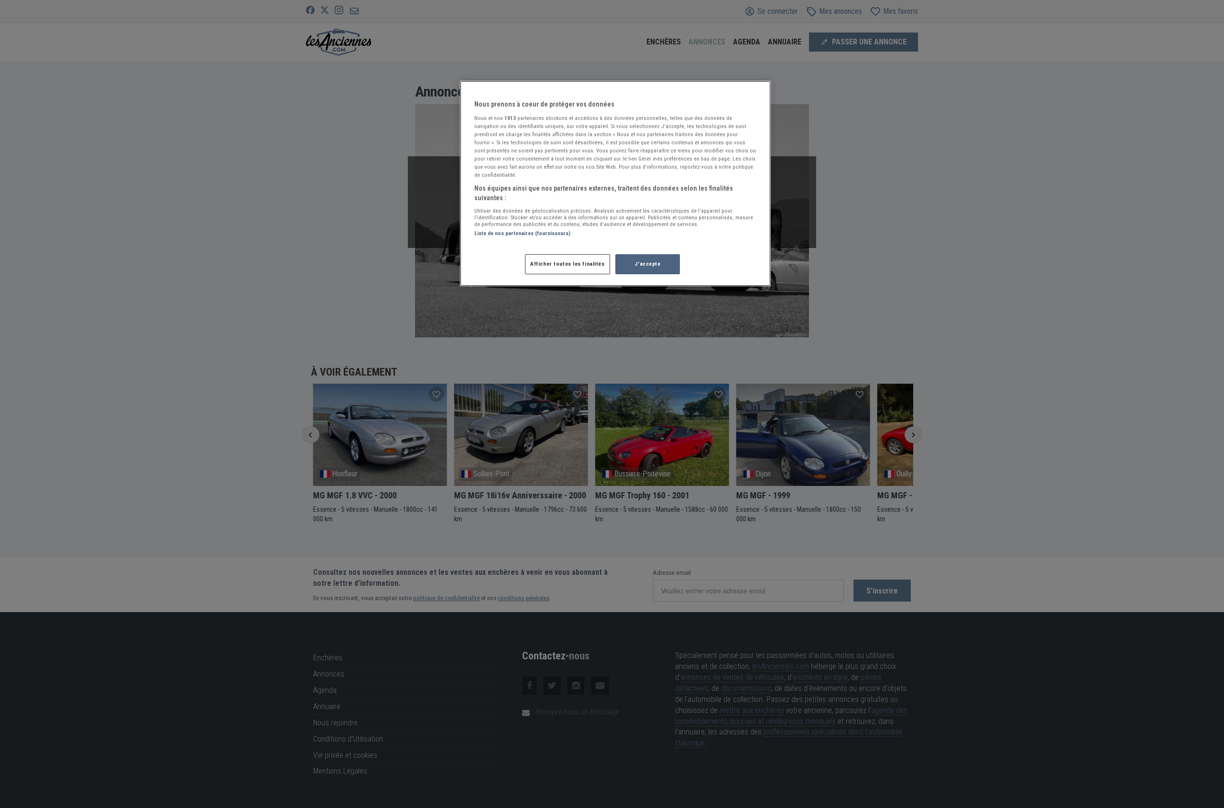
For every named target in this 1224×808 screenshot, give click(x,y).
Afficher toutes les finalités (567, 263)
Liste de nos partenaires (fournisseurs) (522, 233)
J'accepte (647, 263)
